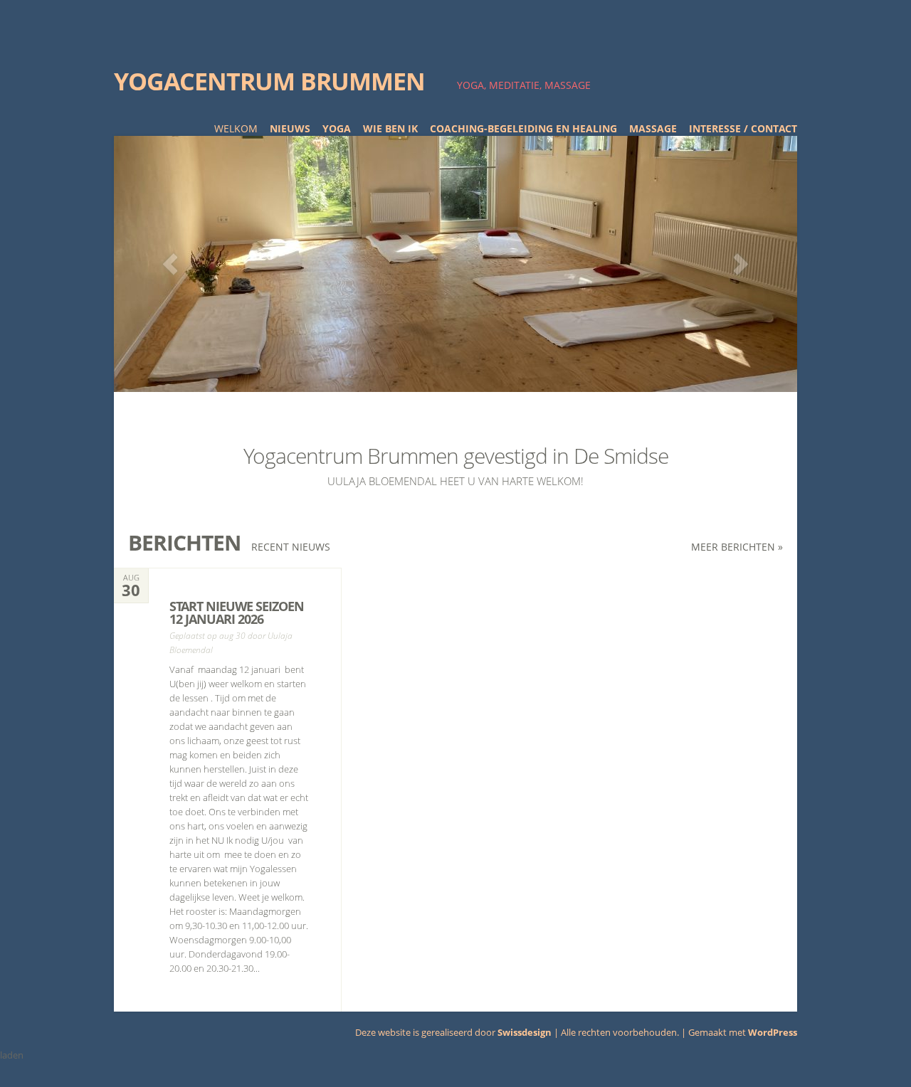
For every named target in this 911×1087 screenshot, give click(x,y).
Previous (170, 264)
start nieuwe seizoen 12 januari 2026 (236, 612)
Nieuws (290, 128)
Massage (653, 128)
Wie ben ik (390, 128)
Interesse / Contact (743, 128)
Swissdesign (524, 1032)
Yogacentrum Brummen (269, 81)
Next (741, 264)
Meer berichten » (737, 546)
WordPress (772, 1032)
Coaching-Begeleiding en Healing (523, 128)
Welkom (236, 128)
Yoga (336, 128)
